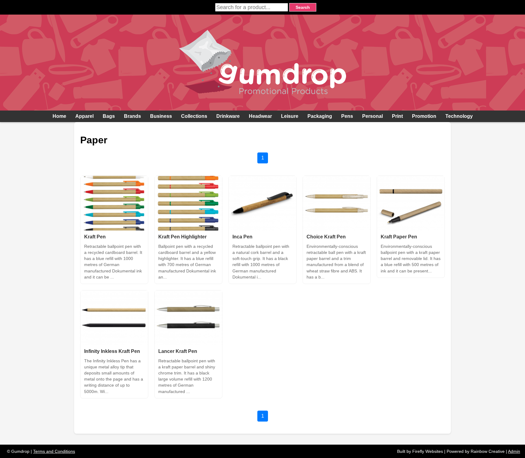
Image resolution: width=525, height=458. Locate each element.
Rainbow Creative (488, 451)
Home (59, 116)
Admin (514, 451)
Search (303, 7)
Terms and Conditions (54, 451)
